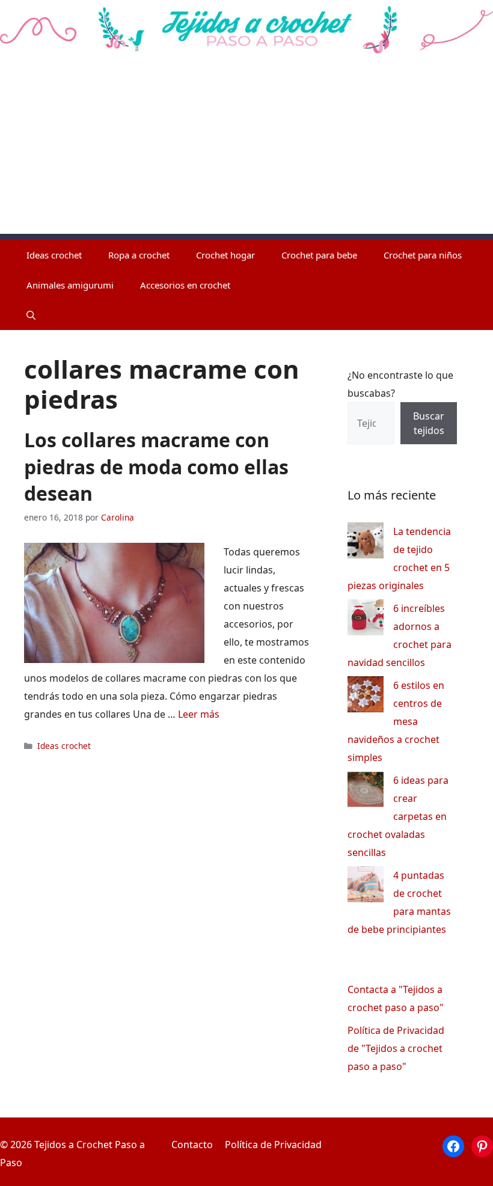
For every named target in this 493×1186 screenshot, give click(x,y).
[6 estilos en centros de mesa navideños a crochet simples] (366, 697)
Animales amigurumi (70, 285)
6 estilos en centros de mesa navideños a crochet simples (396, 721)
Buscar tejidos (428, 423)
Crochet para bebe (319, 255)
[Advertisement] (246, 150)
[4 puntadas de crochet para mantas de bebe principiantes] (366, 887)
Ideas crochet (54, 255)
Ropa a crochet (139, 255)
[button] (31, 315)
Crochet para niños (423, 255)
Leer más (198, 714)
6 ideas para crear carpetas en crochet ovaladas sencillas (398, 816)
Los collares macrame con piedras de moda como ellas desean (156, 467)
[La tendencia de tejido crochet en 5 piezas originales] (366, 543)
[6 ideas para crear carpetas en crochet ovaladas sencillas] (366, 792)
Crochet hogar (225, 255)
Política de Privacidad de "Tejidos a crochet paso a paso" (396, 1048)
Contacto (192, 1144)
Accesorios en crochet (185, 285)
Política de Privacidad (273, 1144)
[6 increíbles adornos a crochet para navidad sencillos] (366, 620)
